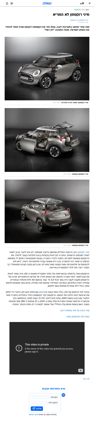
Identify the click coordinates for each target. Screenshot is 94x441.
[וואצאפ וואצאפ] (12, 3)
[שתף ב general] (7, 3)
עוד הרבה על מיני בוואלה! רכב (74, 310)
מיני (88, 379)
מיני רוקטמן (83, 252)
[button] (82, 3)
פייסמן (42, 292)
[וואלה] (47, 3)
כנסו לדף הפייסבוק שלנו (77, 317)
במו (84, 379)
